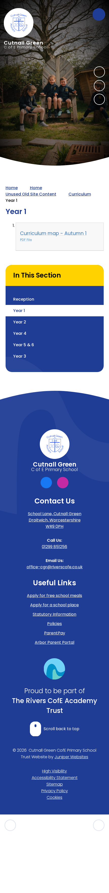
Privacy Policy (54, 791)
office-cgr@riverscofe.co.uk (55, 567)
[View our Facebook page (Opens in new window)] (46, 482)
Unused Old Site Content (31, 194)
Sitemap (54, 784)
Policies (54, 624)
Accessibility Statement (55, 778)
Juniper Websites (71, 757)
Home (12, 188)
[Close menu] (99, 14)
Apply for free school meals (54, 595)
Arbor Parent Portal (54, 642)
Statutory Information (54, 614)
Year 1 (11, 200)
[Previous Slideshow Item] (99, 85)
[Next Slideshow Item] (99, 71)
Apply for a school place (54, 605)
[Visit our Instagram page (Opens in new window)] (62, 482)
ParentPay (54, 633)
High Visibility (54, 771)
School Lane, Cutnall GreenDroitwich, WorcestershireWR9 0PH (54, 520)
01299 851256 (54, 547)
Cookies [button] (54, 797)
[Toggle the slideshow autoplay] (99, 99)
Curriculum (79, 194)
